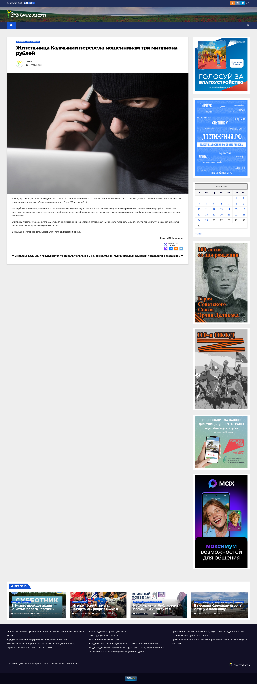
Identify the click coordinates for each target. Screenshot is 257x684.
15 (236, 209)
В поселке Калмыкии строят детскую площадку (217, 607)
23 (244, 215)
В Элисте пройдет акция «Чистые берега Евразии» (32, 607)
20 (221, 215)
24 (199, 220)
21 (229, 215)
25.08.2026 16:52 (21, 614)
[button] (248, 25)
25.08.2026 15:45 (204, 614)
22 (236, 215)
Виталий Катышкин (104, 614)
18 (206, 215)
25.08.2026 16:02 (143, 614)
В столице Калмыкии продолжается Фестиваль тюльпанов (51, 255)
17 (199, 215)
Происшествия (33, 42)
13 (221, 209)
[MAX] (166, 249)
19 (214, 215)
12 (214, 209)
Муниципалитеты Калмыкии (222, 602)
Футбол (83, 602)
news (29, 61)
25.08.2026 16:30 (82, 614)
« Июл (198, 234)
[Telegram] (181, 249)
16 (244, 209)
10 (199, 209)
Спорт (75, 602)
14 (229, 209)
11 (206, 209)
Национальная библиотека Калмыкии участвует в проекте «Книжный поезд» (155, 608)
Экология (26, 602)
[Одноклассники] (176, 249)
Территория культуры (152, 602)
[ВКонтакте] (171, 249)
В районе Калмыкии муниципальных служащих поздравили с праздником (134, 255)
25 (206, 220)
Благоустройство (202, 602)
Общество (21, 42)
